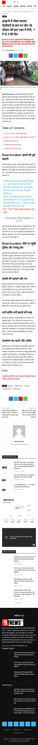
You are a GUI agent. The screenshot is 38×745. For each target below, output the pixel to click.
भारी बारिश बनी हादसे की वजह (12, 145)
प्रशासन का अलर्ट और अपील (12, 148)
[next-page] (6, 494)
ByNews (10, 386)
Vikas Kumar (10, 50)
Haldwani (27, 386)
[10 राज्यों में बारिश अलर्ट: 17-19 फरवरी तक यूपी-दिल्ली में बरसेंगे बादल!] (7, 487)
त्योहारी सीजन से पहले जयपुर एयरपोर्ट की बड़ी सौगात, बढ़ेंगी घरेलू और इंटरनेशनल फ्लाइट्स (24, 559)
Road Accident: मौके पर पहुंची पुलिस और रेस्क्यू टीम (19, 137)
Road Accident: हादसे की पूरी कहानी (15, 133)
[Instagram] (10, 724)
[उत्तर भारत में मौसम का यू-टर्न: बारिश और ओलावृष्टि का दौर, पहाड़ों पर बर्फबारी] (7, 477)
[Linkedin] (16, 724)
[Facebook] (11, 56)
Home (4, 11)
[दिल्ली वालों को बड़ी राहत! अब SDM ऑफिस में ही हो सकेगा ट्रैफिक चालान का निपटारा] (7, 581)
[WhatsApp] (25, 56)
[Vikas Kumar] (3, 50)
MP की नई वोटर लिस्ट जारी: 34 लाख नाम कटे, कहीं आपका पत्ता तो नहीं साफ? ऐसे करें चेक (25, 701)
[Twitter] (16, 56)
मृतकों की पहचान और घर (11, 141)
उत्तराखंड (9, 11)
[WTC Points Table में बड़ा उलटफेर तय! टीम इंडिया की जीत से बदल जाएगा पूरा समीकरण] (7, 570)
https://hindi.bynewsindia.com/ (19, 444)
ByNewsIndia (18, 386)
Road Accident (7, 389)
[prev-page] (3, 494)
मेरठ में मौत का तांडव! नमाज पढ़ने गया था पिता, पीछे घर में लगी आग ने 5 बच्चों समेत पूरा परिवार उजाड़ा (24, 691)
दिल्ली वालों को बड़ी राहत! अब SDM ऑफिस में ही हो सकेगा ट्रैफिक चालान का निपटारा (24, 581)
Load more (18, 603)
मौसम (4, 480)
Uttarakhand (17, 389)
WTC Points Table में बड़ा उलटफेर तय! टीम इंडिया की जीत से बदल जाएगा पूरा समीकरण (24, 570)
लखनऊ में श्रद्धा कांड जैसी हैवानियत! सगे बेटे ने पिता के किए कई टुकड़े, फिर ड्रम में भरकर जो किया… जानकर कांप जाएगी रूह (24, 711)
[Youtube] (33, 724)
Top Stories (7, 685)
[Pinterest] (20, 56)
